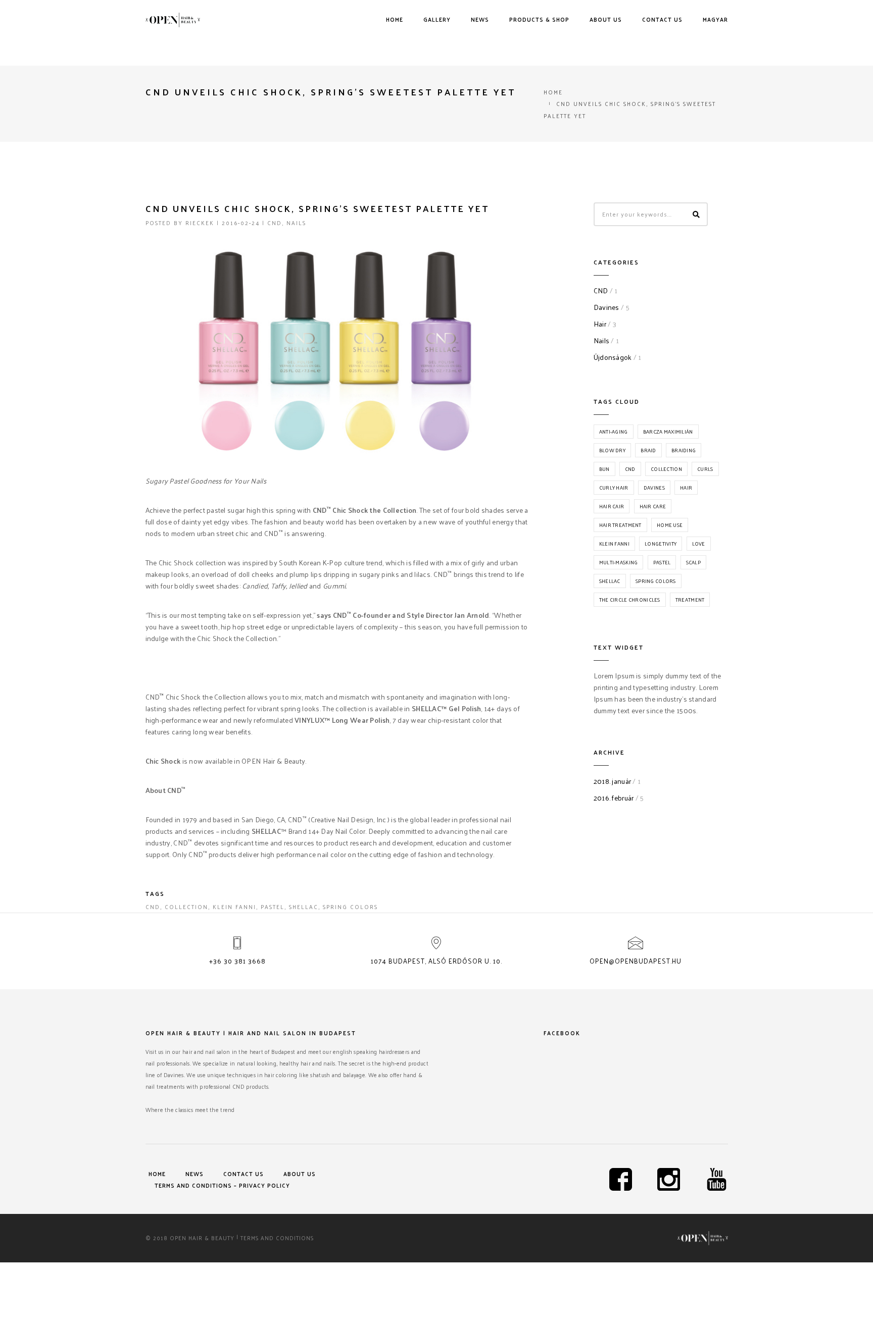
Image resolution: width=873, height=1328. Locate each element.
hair (686, 487)
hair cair (611, 506)
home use (670, 524)
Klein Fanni (234, 906)
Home (394, 19)
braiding (683, 450)
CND (274, 223)
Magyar (715, 19)
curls (705, 468)
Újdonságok (613, 357)
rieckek (199, 223)
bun (604, 468)
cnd (153, 906)
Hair (600, 323)
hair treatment (620, 524)
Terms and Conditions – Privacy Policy (222, 1185)
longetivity (660, 543)
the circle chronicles (629, 599)
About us (606, 19)
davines (654, 487)
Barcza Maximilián (668, 431)
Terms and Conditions (277, 1238)
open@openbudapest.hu (636, 961)
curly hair (613, 487)
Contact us (662, 19)
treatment (690, 599)
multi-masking (618, 562)
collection (186, 906)
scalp (693, 562)
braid (648, 450)
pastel (272, 906)
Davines (606, 307)
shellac (303, 906)
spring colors (350, 906)
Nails (296, 223)
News (480, 19)
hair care (653, 506)
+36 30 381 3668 (237, 961)
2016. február (614, 797)
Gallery (437, 19)
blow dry (612, 450)
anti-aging (613, 431)
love (698, 543)
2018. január (612, 781)
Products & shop (539, 19)
